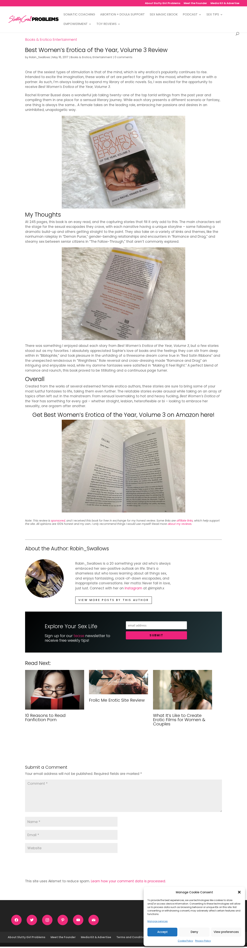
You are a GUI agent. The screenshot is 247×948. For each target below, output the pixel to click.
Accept (162, 932)
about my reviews (179, 524)
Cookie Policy (185, 940)
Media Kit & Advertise (225, 3)
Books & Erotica (38, 39)
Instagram (133, 588)
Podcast (190, 15)
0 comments (123, 57)
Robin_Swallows (39, 57)
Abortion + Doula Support (122, 15)
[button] (239, 892)
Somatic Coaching (79, 15)
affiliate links (185, 521)
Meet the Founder (195, 3)
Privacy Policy (203, 940)
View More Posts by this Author (113, 600)
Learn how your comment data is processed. (128, 881)
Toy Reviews (106, 24)
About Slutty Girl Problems (162, 3)
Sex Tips (212, 15)
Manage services (157, 921)
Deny (194, 932)
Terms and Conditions (132, 937)
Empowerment (75, 24)
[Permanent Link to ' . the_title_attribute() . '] (54, 707)
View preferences (226, 932)
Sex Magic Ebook (164, 15)
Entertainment (65, 39)
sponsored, (58, 521)
